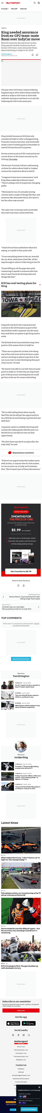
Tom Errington (6, 54)
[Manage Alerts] (24, 585)
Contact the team (21, 1082)
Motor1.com (21, 1046)
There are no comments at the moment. (21, 624)
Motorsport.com (21, 1053)
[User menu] (39, 3)
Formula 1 (4, 9)
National (23, 9)
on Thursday (11, 159)
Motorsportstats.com (21, 1056)
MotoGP (14, 9)
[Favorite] (33, 55)
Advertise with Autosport (21, 1078)
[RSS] (29, 1035)
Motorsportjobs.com (21, 1050)
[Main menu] (2, 3)
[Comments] (38, 55)
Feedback (21, 1069)
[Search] (35, 3)
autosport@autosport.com (21, 1075)
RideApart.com (21, 1060)
